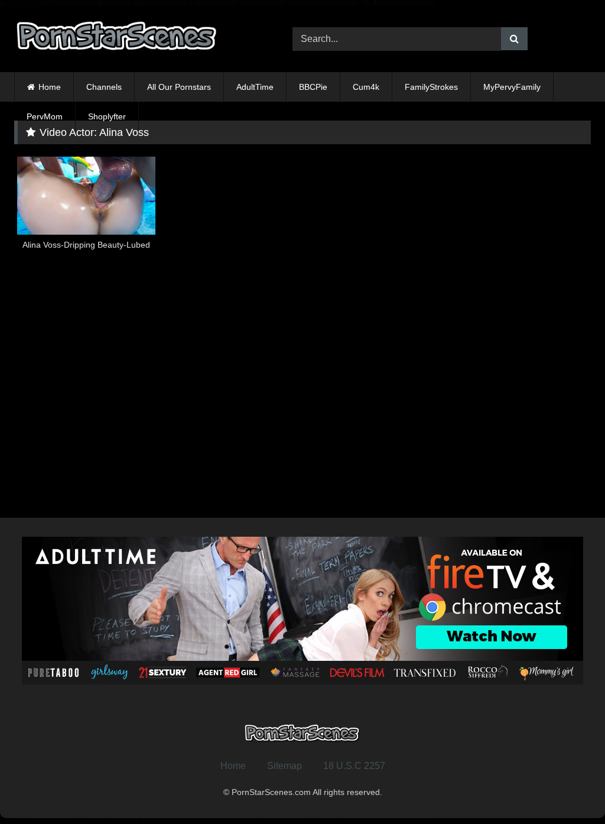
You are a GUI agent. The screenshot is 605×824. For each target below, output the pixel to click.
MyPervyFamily (512, 87)
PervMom (45, 116)
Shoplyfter (107, 116)
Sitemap (284, 766)
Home (49, 87)
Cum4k (366, 87)
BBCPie (313, 87)
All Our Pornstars (179, 87)
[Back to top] (568, 788)
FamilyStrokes (431, 87)
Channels (104, 87)
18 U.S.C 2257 (354, 766)
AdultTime (255, 87)
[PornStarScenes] (135, 39)
